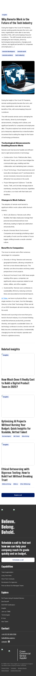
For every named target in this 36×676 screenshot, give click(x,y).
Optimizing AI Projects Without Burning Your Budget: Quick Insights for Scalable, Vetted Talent (16, 427)
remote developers (8, 51)
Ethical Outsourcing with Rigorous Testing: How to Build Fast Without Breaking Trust (17, 474)
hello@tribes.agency (8, 638)
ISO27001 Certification (8, 605)
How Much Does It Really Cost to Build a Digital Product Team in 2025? (18, 383)
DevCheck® (5, 601)
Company (13, 668)
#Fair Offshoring (25, 484)
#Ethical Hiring (6, 484)
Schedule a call (18, 560)
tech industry (19, 55)
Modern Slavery (22, 668)
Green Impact (5, 670)
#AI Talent (16, 436)
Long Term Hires (6, 575)
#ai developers (6, 436)
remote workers (7, 55)
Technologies (5, 615)
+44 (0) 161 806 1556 (8, 634)
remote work (21, 51)
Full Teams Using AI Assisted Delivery (12, 598)
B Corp (3, 618)
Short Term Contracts (7, 579)
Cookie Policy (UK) (16, 670)
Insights (4, 14)
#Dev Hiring (25, 436)
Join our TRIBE (5, 611)
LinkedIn (4, 642)
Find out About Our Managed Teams (12, 585)
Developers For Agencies (9, 582)
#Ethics (15, 484)
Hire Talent (4, 621)
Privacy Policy (5, 668)
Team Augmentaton (7, 572)
